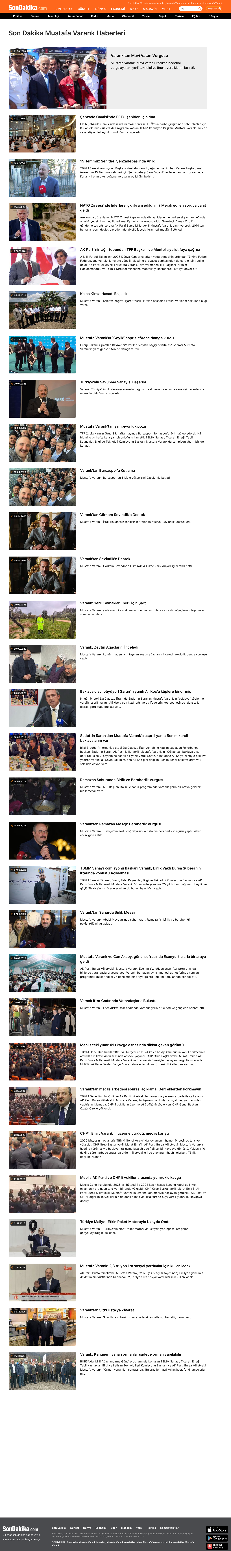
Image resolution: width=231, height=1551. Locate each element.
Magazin (126, 1527)
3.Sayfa (213, 16)
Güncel (74, 1527)
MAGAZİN (150, 9)
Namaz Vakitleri (169, 1527)
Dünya (87, 1527)
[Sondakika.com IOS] (217, 1529)
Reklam (20, 1539)
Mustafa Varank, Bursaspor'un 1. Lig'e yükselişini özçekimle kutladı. (125, 477)
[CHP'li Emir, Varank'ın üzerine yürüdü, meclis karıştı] (42, 1150)
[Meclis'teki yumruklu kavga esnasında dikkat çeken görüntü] (42, 1062)
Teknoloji (53, 16)
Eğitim (196, 16)
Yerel (139, 1527)
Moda (110, 16)
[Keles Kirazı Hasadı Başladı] (42, 310)
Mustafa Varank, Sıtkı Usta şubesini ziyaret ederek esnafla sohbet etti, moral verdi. (136, 1317)
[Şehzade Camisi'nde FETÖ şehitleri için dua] (42, 134)
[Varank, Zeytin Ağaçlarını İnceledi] (42, 664)
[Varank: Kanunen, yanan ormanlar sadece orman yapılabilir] (42, 1371)
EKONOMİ (118, 9)
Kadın (94, 16)
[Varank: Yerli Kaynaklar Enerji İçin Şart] (42, 620)
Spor (114, 1527)
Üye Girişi (212, 8)
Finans (35, 16)
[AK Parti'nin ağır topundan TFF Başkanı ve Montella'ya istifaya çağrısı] (42, 266)
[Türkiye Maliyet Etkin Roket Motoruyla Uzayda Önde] (42, 1238)
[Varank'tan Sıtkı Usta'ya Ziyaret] (42, 1327)
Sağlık (163, 16)
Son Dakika (59, 1527)
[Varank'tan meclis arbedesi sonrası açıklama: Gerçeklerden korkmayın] (42, 1106)
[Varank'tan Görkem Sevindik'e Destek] (42, 531)
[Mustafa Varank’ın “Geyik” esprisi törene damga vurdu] (42, 355)
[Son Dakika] (28, 8)
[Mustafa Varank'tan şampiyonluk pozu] (42, 443)
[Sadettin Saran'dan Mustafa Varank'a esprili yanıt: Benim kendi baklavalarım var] (42, 752)
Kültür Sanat (75, 16)
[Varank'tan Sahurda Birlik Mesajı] (42, 929)
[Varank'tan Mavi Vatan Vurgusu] (57, 78)
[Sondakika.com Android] (217, 1538)
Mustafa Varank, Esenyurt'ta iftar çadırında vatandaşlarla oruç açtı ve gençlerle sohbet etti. (142, 1008)
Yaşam (146, 16)
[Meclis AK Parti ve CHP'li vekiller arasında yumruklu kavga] (42, 1194)
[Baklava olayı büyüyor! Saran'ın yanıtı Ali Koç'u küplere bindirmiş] (42, 708)
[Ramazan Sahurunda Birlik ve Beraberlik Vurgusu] (42, 796)
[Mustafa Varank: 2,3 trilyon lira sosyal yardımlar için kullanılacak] (42, 1283)
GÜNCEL (84, 9)
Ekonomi (100, 1527)
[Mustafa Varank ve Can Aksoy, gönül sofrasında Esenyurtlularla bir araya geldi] (42, 973)
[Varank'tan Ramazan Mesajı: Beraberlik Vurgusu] (42, 841)
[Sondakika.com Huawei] (217, 1546)
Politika (17, 16)
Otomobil (128, 16)
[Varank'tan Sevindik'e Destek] (42, 576)
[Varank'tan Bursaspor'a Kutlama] (42, 487)
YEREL (166, 9)
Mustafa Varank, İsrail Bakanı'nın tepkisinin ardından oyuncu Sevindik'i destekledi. (135, 522)
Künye (37, 1539)
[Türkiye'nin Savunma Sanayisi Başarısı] (42, 399)
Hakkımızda (9, 1539)
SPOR (134, 9)
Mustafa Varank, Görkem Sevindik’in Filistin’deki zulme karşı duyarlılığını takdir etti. (136, 566)
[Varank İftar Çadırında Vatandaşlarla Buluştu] (42, 1017)
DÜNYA (100, 9)
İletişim (28, 1539)
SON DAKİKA (64, 9)
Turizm (179, 16)
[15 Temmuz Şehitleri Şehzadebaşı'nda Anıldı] (42, 178)
